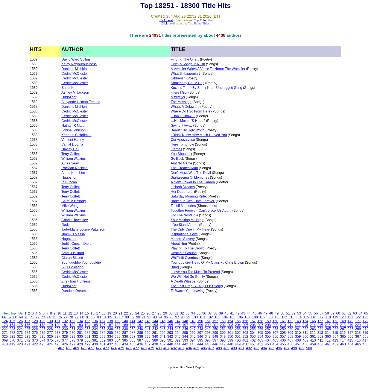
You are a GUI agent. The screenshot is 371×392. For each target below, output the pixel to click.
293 (170, 332)
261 (298, 329)
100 (195, 317)
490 (234, 348)
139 (117, 321)
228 (50, 329)
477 (136, 348)
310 (298, 332)
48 (271, 313)
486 (204, 348)
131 (57, 321)
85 (110, 317)
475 (121, 348)
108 (255, 317)
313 (320, 332)
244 (170, 329)
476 (129, 348)
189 (125, 325)
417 (365, 340)
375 (50, 340)
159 (268, 321)
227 (42, 329)
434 (125, 344)
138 (110, 321)
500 (309, 348)
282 (87, 332)
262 (305, 329)
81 (88, 317)
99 (188, 317)
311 (305, 332)
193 (155, 325)
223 (12, 329)
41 (232, 313)
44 (249, 313)
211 (290, 325)
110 (270, 317)
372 (27, 340)
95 (166, 317)
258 (275, 329)
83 (99, 317)
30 (171, 313)
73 (43, 317)
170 (350, 321)
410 (313, 340)
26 (148, 313)
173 (5, 325)
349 (223, 336)
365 (343, 336)
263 (313, 329)
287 (125, 332)
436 (140, 344)
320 (5, 336)
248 (200, 329)
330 (80, 336)
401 (245, 340)
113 (291, 317)
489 (226, 348)
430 (95, 344)
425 (57, 344)
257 (268, 329)
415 (350, 340)
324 (35, 336)
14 (81, 313)
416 (358, 340)
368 (365, 336)
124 (5, 321)
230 (65, 329)
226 (35, 329)
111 (277, 317)
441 (178, 344)
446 (215, 344)
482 (174, 348)
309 (290, 332)
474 (114, 348)
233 (87, 329)
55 (310, 313)
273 (20, 332)
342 (170, 336)
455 (283, 344)
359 (298, 336)
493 (256, 348)
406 (283, 340)
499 (301, 348)
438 (155, 344)
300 (223, 332)
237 (117, 329)
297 (200, 332)
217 (335, 325)
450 (245, 344)
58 (327, 313)
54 (305, 313)
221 (365, 325)
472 (99, 348)
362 (320, 336)
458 (305, 344)
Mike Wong (70, 206)
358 (290, 336)
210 (283, 325)
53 (299, 313)
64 (360, 313)
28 (159, 313)
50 (282, 313)
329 (72, 336)
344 (185, 336)
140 (125, 321)
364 (335, 336)
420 (20, 344)
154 (230, 321)
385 (125, 340)
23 (132, 313)
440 (170, 344)
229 (57, 329)
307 (275, 332)
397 (215, 340)
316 (343, 332)
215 (320, 325)
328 (65, 336)
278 (57, 332)
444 (200, 344)
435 (132, 344)
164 (305, 321)
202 (223, 325)
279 (65, 332)
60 (338, 313)
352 (245, 336)
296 (193, 332)
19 (109, 313)
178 (42, 325)
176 (27, 325)
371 (20, 340)
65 (366, 313)
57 (321, 313)
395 (200, 340)
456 (290, 344)
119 (335, 317)
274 (27, 332)
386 (132, 340)
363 (328, 336)
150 (200, 321)
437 (148, 344)
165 (313, 321)
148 (185, 321)
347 (208, 336)
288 (132, 332)
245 (178, 329)
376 (57, 340)
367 (358, 336)
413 (335, 340)
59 (333, 313)
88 (127, 317)
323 (27, 336)
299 (215, 332)
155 (238, 321)
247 (193, 329)
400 (238, 340)
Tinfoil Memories (183, 206)
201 (215, 325)
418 (5, 344)
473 (106, 348)
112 (284, 317)
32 (182, 313)
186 (102, 325)
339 (148, 336)
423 (42, 344)
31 (176, 313)
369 (5, 340)
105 (232, 317)
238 (125, 329)
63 (355, 313)
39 (221, 313)
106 (240, 317)
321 (12, 336)
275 (35, 332)
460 (320, 344)
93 (155, 317)
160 (275, 321)
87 (121, 317)
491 (241, 348)
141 (132, 321)
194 (163, 325)
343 (178, 336)
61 (344, 313)
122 (358, 317)
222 (5, 329)
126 (20, 321)
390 (163, 340)
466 (365, 344)
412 (328, 340)
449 (238, 344)
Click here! (166, 20)
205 (245, 325)
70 (26, 317)
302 (238, 332)
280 (72, 332)
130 (50, 321)
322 (20, 336)
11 (65, 313)
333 (102, 336)
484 (189, 348)
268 (350, 329)
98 (183, 317)
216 (328, 325)
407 (290, 340)
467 (61, 348)
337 (132, 336)
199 (200, 325)
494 (264, 348)
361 (313, 336)
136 (95, 321)
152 (215, 321)
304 (253, 332)
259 (283, 329)
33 (187, 313)
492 (249, 348)
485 (196, 348)
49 (277, 313)
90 (138, 317)
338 (140, 336)
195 (170, 325)
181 (65, 325)
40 (226, 313)
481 (166, 348)
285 (110, 332)
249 (208, 329)
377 (65, 340)
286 (117, 332)
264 (320, 329)
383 (110, 340)
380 (87, 340)
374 (42, 340)
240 (140, 329)
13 (76, 313)
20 (115, 313)
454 (275, 344)
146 (170, 321)
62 (349, 313)
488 (219, 348)
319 (365, 332)
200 (208, 325)
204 (238, 325)
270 (365, 329)
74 (49, 317)
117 (321, 317)
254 (245, 329)
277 (50, 332)
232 (80, 329)
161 (283, 321)
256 (260, 329)
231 (72, 329)
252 (230, 329)
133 (72, 321)
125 (12, 321)
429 (87, 344)
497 (286, 348)
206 (253, 325)
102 (210, 317)
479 (151, 348)
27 (154, 313)
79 (77, 317)
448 (230, 344)
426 (65, 344)
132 (65, 321)
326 (50, 336)
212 (298, 325)
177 (35, 325)
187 (110, 325)
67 (10, 317)
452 (260, 344)
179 (50, 325)
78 (71, 317)
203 (230, 325)
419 (12, 344)
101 (202, 317)
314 (328, 332)
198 (193, 325)
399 (230, 340)
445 (208, 344)
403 (260, 340)
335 (117, 336)
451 (253, 344)
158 (260, 321)
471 (91, 348)
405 (275, 340)
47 (266, 313)
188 (117, 325)
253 (238, 329)
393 (185, 340)
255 (253, 329)
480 (159, 348)
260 (290, 329)
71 (32, 317)
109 (262, 317)
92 (149, 317)
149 (193, 321)
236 (110, 329)
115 (306, 317)
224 (20, 329)
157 (253, 321)
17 (98, 313)
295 (185, 332)
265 (328, 329)
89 (132, 317)
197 (185, 325)
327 (57, 336)
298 (208, 332)
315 (335, 332)
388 (148, 340)
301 (230, 332)
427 (72, 344)
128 (35, 321)
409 (305, 340)
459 (313, 344)
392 (178, 340)
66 (4, 317)
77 (65, 317)
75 (54, 317)
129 (42, 321)
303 (245, 332)
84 (104, 317)
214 (313, 325)
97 (177, 317)
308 (283, 332)
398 (223, 340)
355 (268, 336)
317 (350, 332)
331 (87, 336)
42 (238, 313)
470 (84, 348)
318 (358, 332)
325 (42, 336)
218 (343, 325)
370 (12, 340)
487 (211, 348)
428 (80, 344)
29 (165, 313)
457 (298, 344)
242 (155, 329)
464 (350, 344)
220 (358, 325)
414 (343, 340)
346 (200, 336)
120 (343, 317)
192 (148, 325)
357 (283, 336)
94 (160, 317)
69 (21, 317)
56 (316, 313)
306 (268, 332)
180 (57, 325)
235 (102, 329)
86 (116, 317)
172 (365, 321)
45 (254, 313)
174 (12, 325)
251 (223, 329)
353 (253, 336)
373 (35, 340)
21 (120, 313)
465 (358, 344)
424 (50, 344)
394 (193, 340)
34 (193, 313)
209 (275, 325)
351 (238, 336)
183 (80, 325)
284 (102, 332)
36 (204, 313)
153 (223, 321)
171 (358, 321)
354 (260, 336)
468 (68, 348)
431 (102, 344)
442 (185, 344)
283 (95, 332)
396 (208, 340)
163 (298, 321)
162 (290, 321)
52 (293, 313)
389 (155, 340)
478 (144, 348)
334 (110, 336)
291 (155, 332)
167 (328, 321)
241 (148, 329)
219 (350, 325)
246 (185, 329)
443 (193, 344)
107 (247, 317)
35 (199, 313)
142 (140, 321)
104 (225, 317)
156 (245, 321)
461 (328, 344)
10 (59, 313)
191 (140, 325)
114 (299, 317)
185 (95, 325)
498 (294, 348)
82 (93, 317)
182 (72, 325)
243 (163, 329)
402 (253, 340)
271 (5, 332)
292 (163, 332)
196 (178, 325)
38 (215, 313)
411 (320, 340)
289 (140, 332)
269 (358, 329)
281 (80, 332)
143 (148, 321)
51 (288, 313)
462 (335, 344)
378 (72, 340)
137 (102, 321)
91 (144, 317)
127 (27, 321)
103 (217, 317)
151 (208, 321)
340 (155, 336)
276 (42, 332)
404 (268, 340)
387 (140, 340)
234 (95, 329)
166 (320, 321)
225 (27, 329)
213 (305, 325)
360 (305, 336)
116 (313, 317)
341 (163, 336)
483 (181, 348)
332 (95, 336)
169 (343, 321)
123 (365, 317)
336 (125, 336)
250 (215, 329)
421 (27, 344)
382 (102, 340)
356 (275, 336)
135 (87, 321)
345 (193, 336)
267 (343, 329)
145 (163, 321)
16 (92, 313)
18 (104, 313)
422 (35, 344)
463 (343, 344)
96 (171, 317)
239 (132, 329)
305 (260, 332)
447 (223, 344)
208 (268, 325)
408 (298, 340)
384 (117, 340)
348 (215, 336)
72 (38, 317)
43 (243, 313)
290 (148, 332)
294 (178, 332)
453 (268, 344)
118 (328, 317)
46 (260, 313)
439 (163, 344)
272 (12, 332)
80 (82, 317)
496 (279, 348)
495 (271, 348)
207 (260, 325)
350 (230, 336)
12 (70, 313)
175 (20, 325)
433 (117, 344)
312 (313, 332)
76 (60, 317)
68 (15, 317)
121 (350, 317)
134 (80, 321)
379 (80, 340)
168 (335, 321)
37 (210, 313)
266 (335, 329)
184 (87, 325)
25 (143, 313)
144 (155, 321)
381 (95, 340)
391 (170, 340)
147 (178, 321)
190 (132, 325)
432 (110, 344)
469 (76, 348)
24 (137, 313)
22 (126, 313)
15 (87, 313)
